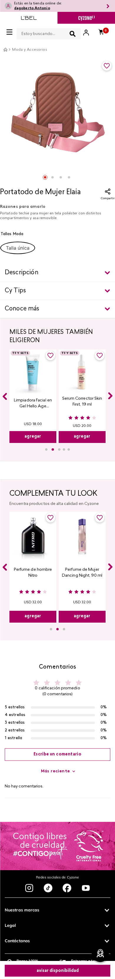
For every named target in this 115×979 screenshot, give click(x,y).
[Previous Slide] (4, 396)
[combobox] (49, 32)
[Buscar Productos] (72, 33)
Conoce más (22, 309)
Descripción (21, 273)
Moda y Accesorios (29, 50)
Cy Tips (15, 291)
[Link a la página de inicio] (5, 49)
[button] (17, 248)
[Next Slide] (110, 396)
